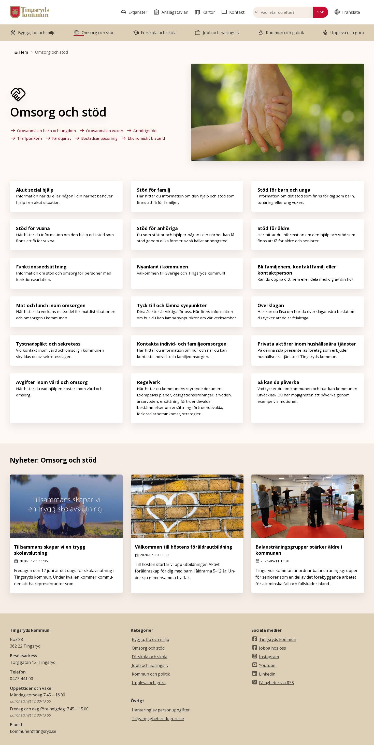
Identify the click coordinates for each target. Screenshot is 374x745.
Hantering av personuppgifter (161, 710)
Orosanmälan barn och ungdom (46, 130)
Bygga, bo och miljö (150, 639)
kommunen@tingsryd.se (33, 731)
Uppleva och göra (149, 682)
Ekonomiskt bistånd (146, 138)
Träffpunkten (29, 138)
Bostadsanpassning (99, 138)
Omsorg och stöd (148, 648)
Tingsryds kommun (277, 639)
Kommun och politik (151, 674)
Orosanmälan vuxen (104, 130)
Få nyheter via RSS (276, 682)
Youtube (267, 665)
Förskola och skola (149, 657)
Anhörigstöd (144, 130)
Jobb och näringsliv (150, 665)
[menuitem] (348, 12)
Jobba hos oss (272, 648)
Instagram (269, 657)
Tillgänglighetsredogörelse (158, 718)
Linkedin (267, 674)
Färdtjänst (61, 138)
